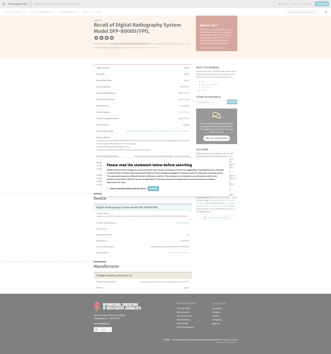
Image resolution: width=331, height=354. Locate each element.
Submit (153, 188)
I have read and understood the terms (128, 188)
